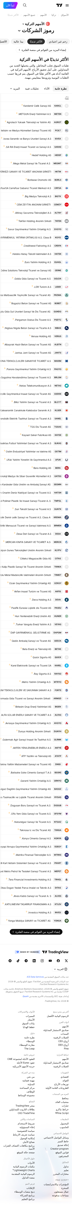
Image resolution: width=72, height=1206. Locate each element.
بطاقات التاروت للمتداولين (22, 1109)
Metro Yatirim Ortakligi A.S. (36, 682)
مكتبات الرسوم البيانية (24, 1166)
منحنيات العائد (62, 1102)
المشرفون (64, 1156)
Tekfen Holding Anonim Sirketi (34, 221)
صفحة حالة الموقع (26, 1152)
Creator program (59, 1148)
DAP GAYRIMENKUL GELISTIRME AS (30, 632)
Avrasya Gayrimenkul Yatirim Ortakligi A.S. (28, 723)
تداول (66, 1166)
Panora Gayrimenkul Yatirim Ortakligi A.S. (28, 369)
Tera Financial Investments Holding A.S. (29, 879)
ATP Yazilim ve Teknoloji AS (36, 756)
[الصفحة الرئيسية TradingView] (59, 5)
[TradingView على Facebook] (58, 960)
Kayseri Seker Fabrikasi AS (36, 435)
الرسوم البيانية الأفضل (58, 1015)
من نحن (31, 1076)
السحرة (65, 1188)
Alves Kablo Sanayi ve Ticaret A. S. (32, 896)
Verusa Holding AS (41, 336)
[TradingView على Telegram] (26, 960)
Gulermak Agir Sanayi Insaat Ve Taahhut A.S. (26, 739)
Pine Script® (62, 1113)
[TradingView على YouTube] (50, 960)
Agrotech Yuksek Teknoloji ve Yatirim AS (29, 122)
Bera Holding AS (42, 468)
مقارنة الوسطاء (27, 1044)
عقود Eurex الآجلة (26, 1062)
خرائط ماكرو (62, 1109)
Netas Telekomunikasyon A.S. (35, 385)
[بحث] (24, 5)
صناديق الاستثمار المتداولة (56, 1030)
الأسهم (65, 1026)
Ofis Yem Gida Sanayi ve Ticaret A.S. (31, 813)
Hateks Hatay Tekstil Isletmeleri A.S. (31, 253)
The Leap (29, 1048)
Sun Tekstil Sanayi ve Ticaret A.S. (32, 509)
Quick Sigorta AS (42, 657)
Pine (66, 1048)
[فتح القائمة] (67, 5)
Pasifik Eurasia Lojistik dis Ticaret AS (31, 607)
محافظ (65, 1098)
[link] (42, 50)
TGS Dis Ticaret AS (40, 426)
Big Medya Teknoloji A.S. (37, 196)
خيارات (65, 1105)
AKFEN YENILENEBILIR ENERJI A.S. (31, 747)
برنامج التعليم (28, 1199)
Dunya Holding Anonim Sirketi (34, 731)
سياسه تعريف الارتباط (24, 1134)
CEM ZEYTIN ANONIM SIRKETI (34, 204)
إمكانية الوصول (27, 1138)
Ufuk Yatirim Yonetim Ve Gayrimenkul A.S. (28, 459)
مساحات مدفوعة (60, 1195)
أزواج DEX (63, 1044)
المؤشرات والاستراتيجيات (56, 1184)
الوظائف (30, 1091)
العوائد (65, 1080)
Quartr (26, 996)
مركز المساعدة (27, 1087)
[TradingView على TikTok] (18, 960)
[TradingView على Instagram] (42, 960)
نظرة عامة (29, 1037)
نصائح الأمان (29, 1141)
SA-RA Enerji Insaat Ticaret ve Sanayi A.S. (28, 146)
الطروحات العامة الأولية (57, 1087)
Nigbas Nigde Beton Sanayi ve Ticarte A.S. (27, 328)
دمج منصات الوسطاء (24, 1191)
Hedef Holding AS (41, 155)
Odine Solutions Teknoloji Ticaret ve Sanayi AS (26, 270)
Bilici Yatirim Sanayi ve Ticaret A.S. (32, 402)
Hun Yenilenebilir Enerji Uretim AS (33, 616)
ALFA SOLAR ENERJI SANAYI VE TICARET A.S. (26, 714)
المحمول (64, 1123)
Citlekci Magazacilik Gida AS (35, 558)
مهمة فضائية (28, 1080)
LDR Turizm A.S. (42, 286)
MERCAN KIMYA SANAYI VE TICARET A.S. (28, 542)
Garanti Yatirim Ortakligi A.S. (35, 780)
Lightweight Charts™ (23, 1170)
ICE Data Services (35, 977)
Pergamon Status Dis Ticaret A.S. (33, 319)
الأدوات (31, 1162)
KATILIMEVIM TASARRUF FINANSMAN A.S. (27, 904)
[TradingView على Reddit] (10, 960)
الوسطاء (30, 1041)
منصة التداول (28, 1177)
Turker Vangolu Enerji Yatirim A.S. (33, 624)
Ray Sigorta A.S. (42, 673)
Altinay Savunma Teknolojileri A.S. (33, 212)
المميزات (30, 1015)
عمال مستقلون (61, 1191)
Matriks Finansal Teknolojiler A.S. (33, 854)
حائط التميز (63, 1141)
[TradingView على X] (66, 960)
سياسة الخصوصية (26, 1130)
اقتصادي (65, 1076)
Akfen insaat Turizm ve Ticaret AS (32, 591)
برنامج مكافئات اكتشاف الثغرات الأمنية (19, 1147)
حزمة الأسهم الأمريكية (24, 1066)
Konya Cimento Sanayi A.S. (36, 838)
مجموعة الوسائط (26, 1095)
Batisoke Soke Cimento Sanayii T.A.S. (30, 772)
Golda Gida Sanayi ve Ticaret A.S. (32, 278)
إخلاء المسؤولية (27, 1127)
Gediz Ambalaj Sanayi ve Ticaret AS (31, 640)
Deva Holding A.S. (41, 599)
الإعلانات (30, 1188)
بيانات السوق (28, 1023)
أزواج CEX (63, 1041)
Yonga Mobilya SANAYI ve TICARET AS (29, 920)
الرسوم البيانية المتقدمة (23, 1173)
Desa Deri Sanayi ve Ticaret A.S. (33, 533)
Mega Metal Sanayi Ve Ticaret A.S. (31, 163)
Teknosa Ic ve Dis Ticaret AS (35, 830)
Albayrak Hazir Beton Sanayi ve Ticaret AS (28, 344)
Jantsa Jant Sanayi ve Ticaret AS (33, 352)
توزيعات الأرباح (61, 1084)
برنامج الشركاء (27, 1195)
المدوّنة (31, 1084)
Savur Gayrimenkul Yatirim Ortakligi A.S (29, 229)
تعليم (66, 1170)
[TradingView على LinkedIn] (34, 960)
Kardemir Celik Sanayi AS (37, 105)
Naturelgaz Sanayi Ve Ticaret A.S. (32, 821)
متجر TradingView (25, 1105)
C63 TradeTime (26, 1113)
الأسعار (31, 1019)
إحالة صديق (63, 1145)
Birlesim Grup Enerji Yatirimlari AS (33, 706)
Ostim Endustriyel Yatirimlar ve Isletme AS (28, 451)
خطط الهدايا (29, 1027)
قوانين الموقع (62, 1152)
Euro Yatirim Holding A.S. (37, 262)
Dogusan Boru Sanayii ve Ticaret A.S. (30, 805)
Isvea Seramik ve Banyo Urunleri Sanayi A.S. (27, 138)
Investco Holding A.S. (39, 912)
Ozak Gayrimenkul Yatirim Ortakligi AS (30, 583)
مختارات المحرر (61, 1173)
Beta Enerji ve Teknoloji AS (36, 649)
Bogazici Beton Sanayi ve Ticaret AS (31, 303)
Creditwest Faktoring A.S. (37, 245)
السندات (65, 1033)
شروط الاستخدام (26, 1123)
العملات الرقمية (61, 1037)
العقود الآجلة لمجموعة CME (21, 1058)
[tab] (58, 41)
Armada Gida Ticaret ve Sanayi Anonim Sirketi (25, 698)
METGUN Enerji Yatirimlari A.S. (34, 114)
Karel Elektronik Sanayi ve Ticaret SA (31, 665)
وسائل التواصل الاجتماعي (56, 1137)
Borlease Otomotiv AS (39, 179)
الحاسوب (64, 1127)
